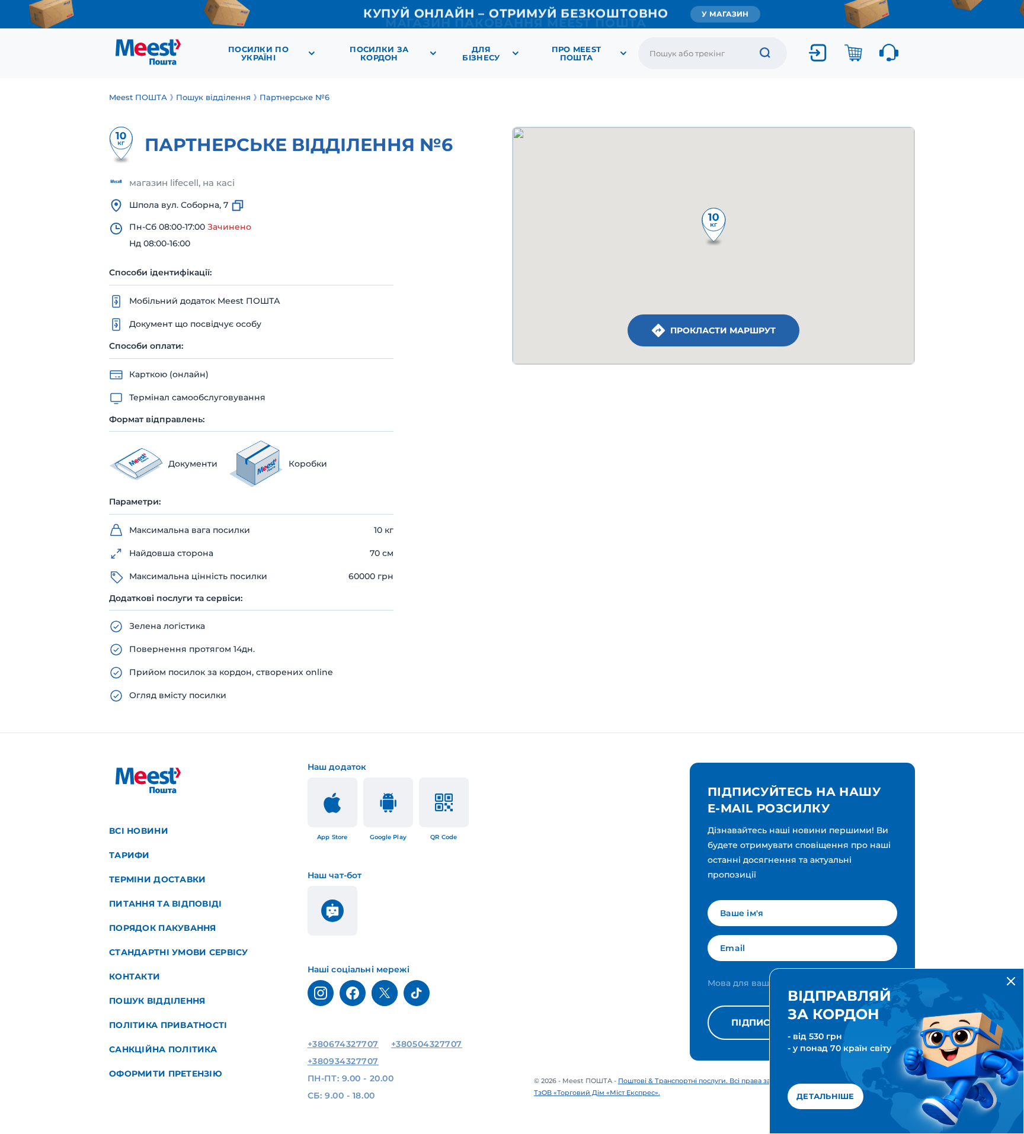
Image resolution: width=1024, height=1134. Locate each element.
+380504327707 (426, 1044)
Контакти (134, 976)
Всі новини (138, 830)
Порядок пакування (162, 928)
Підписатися (767, 1022)
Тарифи (129, 855)
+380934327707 (343, 1061)
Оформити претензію (165, 1073)
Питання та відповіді (165, 903)
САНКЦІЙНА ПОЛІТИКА (163, 1049)
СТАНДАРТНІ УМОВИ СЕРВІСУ (178, 952)
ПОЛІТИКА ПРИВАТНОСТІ (168, 1025)
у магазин (725, 13)
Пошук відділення (157, 1000)
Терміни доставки (157, 879)
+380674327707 (343, 1044)
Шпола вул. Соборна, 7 (178, 205)
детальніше (825, 1096)
